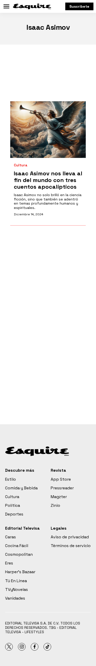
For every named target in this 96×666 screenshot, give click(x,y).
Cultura (20, 165)
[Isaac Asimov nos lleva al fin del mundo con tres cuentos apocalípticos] (48, 129)
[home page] (32, 6)
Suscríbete (79, 6)
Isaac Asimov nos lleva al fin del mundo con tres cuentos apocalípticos (48, 180)
